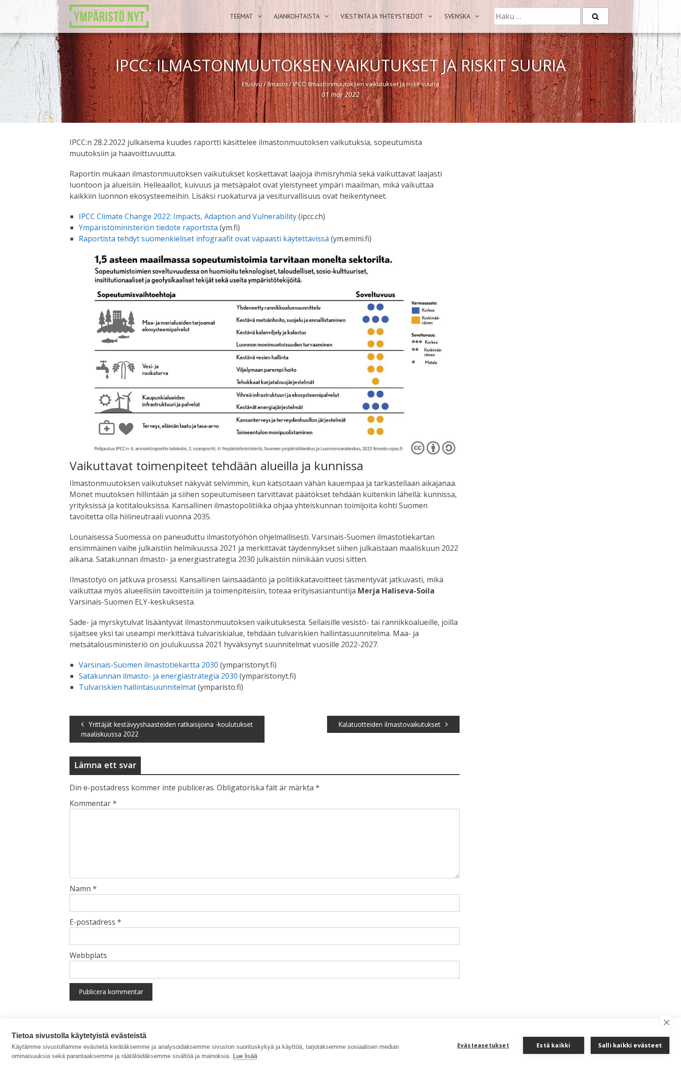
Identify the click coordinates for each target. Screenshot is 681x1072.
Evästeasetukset (483, 1045)
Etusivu (252, 84)
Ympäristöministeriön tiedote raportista (148, 227)
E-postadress (95, 922)
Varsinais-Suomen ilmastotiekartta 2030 (148, 665)
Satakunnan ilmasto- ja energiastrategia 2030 (158, 676)
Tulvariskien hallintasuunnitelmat (137, 687)
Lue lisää (245, 1056)
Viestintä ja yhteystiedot (381, 16)
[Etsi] (595, 16)
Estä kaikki (553, 1045)
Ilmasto (277, 84)
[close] (666, 1022)
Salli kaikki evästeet (630, 1045)
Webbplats (88, 955)
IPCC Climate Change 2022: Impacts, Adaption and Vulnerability (187, 216)
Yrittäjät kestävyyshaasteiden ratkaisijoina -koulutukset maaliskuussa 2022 (167, 729)
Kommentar (93, 803)
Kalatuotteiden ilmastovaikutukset (390, 724)
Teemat (241, 16)
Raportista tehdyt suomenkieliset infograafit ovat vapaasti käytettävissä (204, 238)
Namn (83, 888)
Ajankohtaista (297, 16)
